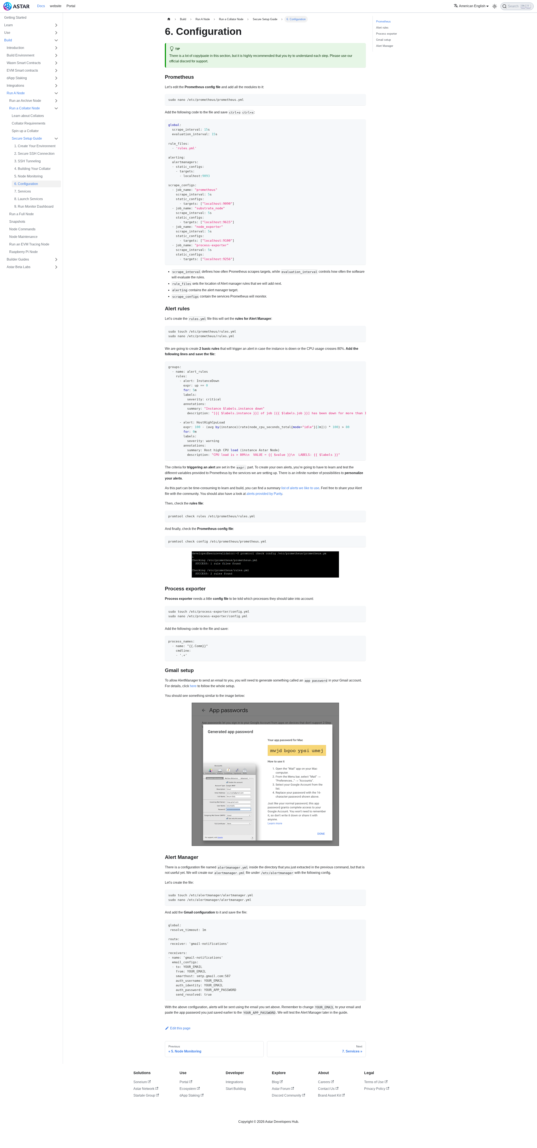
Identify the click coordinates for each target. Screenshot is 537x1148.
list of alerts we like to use (300, 488)
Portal (70, 6)
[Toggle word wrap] (353, 366)
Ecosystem (188, 1088)
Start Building (236, 1088)
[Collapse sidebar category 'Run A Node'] (56, 93)
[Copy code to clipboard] (360, 99)
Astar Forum (281, 1088)
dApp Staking (190, 1095)
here (193, 686)
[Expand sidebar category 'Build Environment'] (56, 55)
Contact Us (326, 1088)
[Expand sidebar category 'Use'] (56, 32)
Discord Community (286, 1095)
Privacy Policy (374, 1088)
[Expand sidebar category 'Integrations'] (56, 85)
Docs (41, 6)
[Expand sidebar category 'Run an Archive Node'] (56, 100)
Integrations (234, 1082)
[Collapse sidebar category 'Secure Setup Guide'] (56, 138)
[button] (34, 108)
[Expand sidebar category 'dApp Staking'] (56, 78)
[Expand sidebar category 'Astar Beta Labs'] (56, 267)
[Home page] (169, 19)
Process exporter (386, 33)
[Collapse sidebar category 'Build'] (56, 40)
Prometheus (383, 21)
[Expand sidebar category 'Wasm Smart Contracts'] (56, 63)
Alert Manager (384, 45)
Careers (324, 1082)
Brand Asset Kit (329, 1095)
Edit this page (180, 1028)
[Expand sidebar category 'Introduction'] (56, 48)
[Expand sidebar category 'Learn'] (56, 25)
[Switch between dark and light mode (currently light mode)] (494, 6)
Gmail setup (383, 39)
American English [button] (472, 6)
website (55, 6)
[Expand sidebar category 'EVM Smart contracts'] (56, 70)
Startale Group (144, 1095)
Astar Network (143, 1088)
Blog (275, 1082)
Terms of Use (374, 1082)
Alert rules (382, 27)
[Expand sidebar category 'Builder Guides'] (56, 259)
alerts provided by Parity (264, 493)
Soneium (140, 1082)
